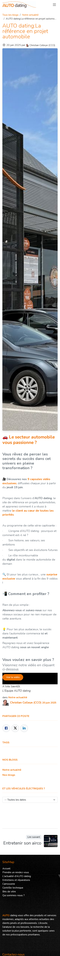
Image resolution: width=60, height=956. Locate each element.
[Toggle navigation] (54, 4)
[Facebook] (6, 728)
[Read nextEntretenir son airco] (51, 841)
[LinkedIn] (24, 728)
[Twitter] (15, 728)
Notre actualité (30, 15)
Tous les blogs (10, 15)
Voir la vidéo (13, 677)
